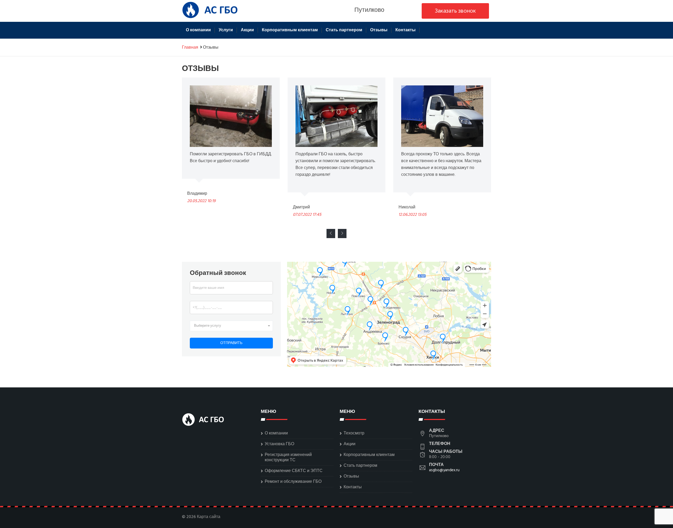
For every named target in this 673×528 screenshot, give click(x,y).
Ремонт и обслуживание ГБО (293, 481)
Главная (190, 47)
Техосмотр (354, 433)
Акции (247, 30)
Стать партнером (344, 30)
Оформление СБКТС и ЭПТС (294, 471)
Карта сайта (208, 517)
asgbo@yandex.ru (444, 470)
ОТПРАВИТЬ (231, 343)
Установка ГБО (279, 444)
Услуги (226, 30)
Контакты (405, 30)
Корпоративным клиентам (290, 30)
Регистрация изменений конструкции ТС (288, 458)
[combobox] (231, 326)
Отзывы (379, 30)
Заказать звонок (455, 11)
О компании (198, 30)
